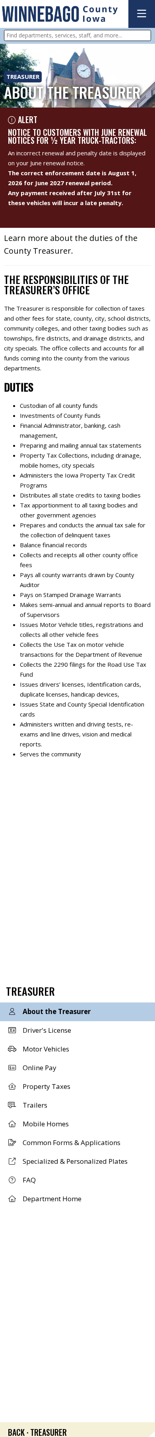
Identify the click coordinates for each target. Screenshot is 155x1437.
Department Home (51, 1198)
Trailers (34, 1105)
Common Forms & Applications (70, 1142)
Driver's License (46, 1030)
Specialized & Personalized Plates (74, 1161)
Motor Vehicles (45, 1048)
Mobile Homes (45, 1123)
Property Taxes (45, 1086)
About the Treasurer (56, 1011)
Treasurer (22, 76)
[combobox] (77, 35)
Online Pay (38, 1067)
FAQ (28, 1179)
